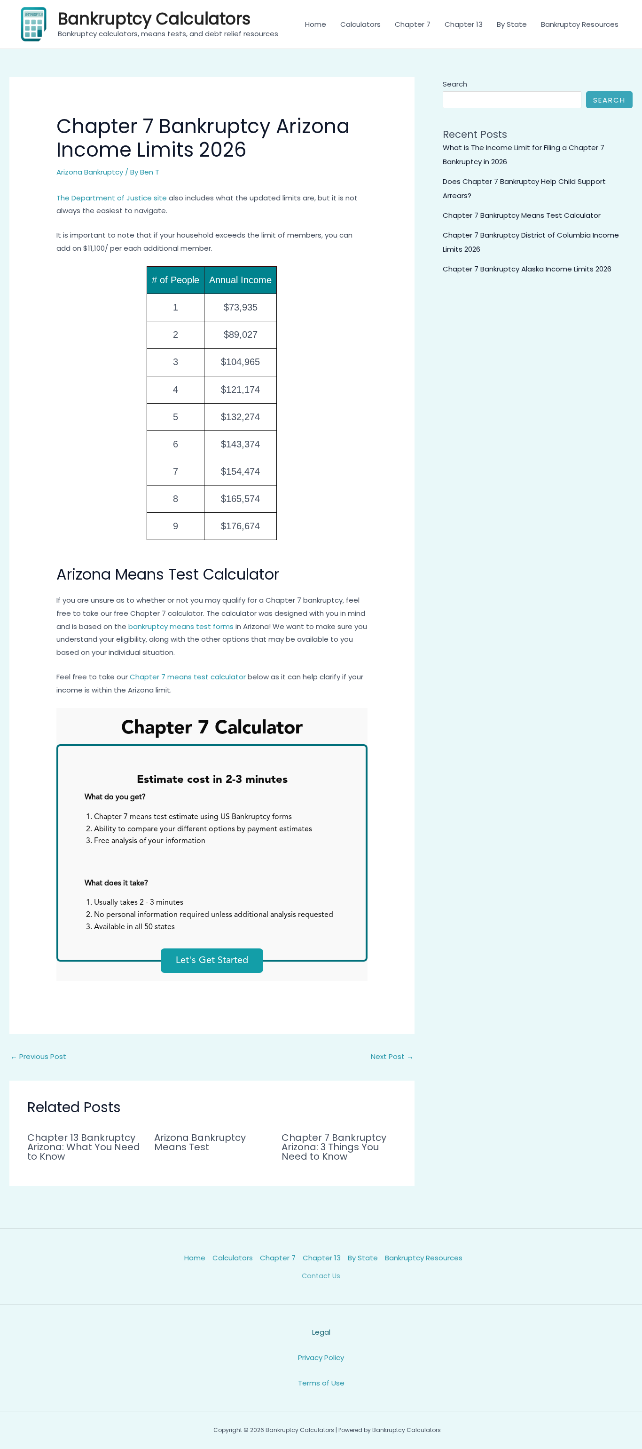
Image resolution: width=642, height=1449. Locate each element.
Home (315, 24)
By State (512, 24)
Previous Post (38, 1056)
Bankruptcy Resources (580, 24)
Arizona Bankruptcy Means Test (200, 1142)
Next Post (392, 1056)
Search (455, 84)
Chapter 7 (413, 24)
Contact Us (321, 1276)
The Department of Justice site (111, 198)
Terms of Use (321, 1383)
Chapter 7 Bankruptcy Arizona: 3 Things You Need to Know (334, 1147)
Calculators (360, 24)
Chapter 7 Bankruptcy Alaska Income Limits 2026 (527, 269)
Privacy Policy (321, 1357)
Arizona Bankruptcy (89, 172)
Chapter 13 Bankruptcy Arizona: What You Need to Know (83, 1147)
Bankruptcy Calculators (154, 18)
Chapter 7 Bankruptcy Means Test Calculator (522, 215)
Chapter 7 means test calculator (188, 677)
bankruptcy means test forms (181, 626)
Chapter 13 (464, 24)
